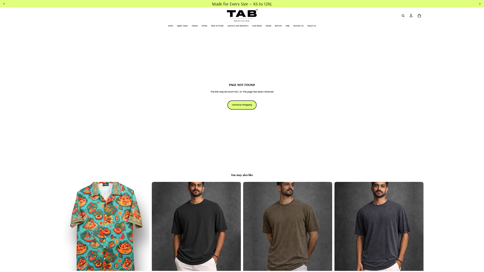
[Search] (403, 16)
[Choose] (143, 265)
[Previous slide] (66, 226)
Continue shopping (242, 105)
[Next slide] (144, 226)
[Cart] (419, 16)
